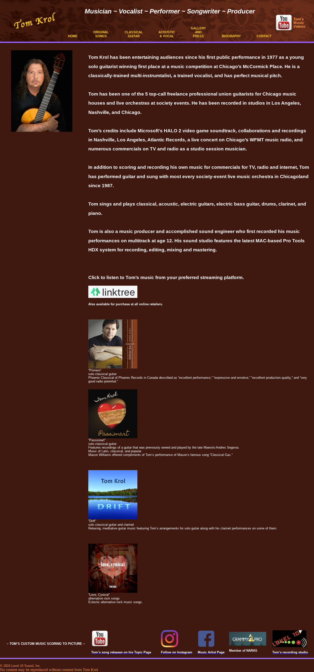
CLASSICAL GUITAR (134, 34)
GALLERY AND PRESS (198, 32)
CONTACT (264, 36)
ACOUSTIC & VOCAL (166, 34)
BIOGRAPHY (231, 36)
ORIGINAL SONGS (101, 34)
